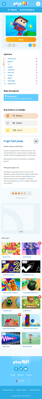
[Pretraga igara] (38, 4)
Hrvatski (21, 381)
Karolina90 (11, 81)
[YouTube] (26, 369)
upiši (30, 99)
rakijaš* (10, 67)
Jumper (23, 174)
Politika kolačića (21, 390)
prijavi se (24, 99)
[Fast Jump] (21, 25)
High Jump (30, 176)
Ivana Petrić (11, 83)
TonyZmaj (11, 70)
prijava (13, 10)
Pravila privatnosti (8, 390)
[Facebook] (16, 369)
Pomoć (12, 375)
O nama (29, 375)
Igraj (21, 39)
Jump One (23, 181)
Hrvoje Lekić (12, 59)
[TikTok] (21, 369)
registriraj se (28, 10)
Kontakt (21, 375)
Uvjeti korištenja (34, 390)
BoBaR (10, 78)
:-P (8, 64)
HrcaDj (10, 75)
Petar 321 (11, 72)
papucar (10, 61)
